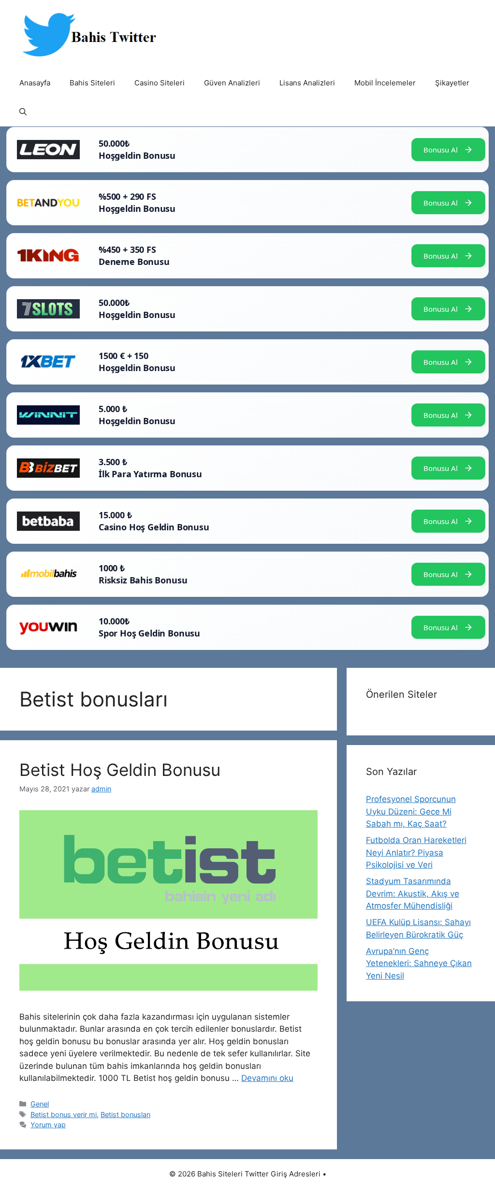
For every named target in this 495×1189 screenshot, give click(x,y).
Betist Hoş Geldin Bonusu (119, 770)
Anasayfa (34, 82)
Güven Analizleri (232, 82)
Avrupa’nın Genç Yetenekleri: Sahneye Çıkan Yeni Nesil (419, 963)
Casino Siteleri (159, 82)
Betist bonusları (125, 1114)
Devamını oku (267, 1078)
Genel (39, 1104)
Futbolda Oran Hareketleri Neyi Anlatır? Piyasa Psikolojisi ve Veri (416, 852)
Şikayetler (452, 82)
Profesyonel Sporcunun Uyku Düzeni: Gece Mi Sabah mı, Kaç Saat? (411, 811)
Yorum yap (48, 1124)
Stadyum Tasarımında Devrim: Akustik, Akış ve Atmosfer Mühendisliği (412, 893)
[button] (23, 111)
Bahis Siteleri (92, 82)
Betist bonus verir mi (63, 1114)
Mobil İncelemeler (385, 82)
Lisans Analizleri (307, 82)
